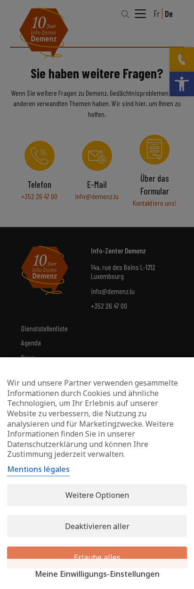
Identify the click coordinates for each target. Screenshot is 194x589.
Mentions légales (38, 469)
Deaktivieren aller (97, 526)
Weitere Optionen (97, 495)
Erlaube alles (97, 557)
